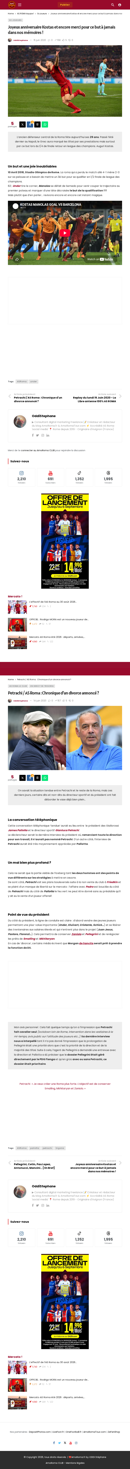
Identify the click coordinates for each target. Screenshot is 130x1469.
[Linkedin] (47, 435)
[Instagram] (42, 435)
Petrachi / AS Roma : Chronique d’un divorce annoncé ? (53, 693)
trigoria (60, 1148)
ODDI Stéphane (97, 1457)
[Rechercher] (112, 4)
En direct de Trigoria (42, 686)
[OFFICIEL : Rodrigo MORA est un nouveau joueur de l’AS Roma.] (17, 624)
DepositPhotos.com (40, 1431)
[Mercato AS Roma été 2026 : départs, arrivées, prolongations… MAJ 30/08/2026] (17, 642)
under (33, 381)
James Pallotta (17, 830)
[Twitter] (37, 435)
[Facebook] (33, 435)
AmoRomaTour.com (94, 1431)
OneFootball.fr (73, 1431)
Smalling (29, 939)
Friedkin (112, 882)
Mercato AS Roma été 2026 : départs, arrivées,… (57, 637)
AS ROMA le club (18, 686)
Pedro (89, 887)
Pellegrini (91, 934)
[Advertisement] (65, 300)
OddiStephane (20, 40)
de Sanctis (86, 943)
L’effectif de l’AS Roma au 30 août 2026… (53, 601)
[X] (65, 1443)
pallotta (34, 1148)
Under (17, 186)
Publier (65, 4)
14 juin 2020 (40, 700)
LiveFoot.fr (58, 1431)
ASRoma (22, 381)
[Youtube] (71, 1443)
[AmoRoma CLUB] (119, 4)
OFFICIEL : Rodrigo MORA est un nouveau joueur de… (59, 619)
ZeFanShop (114, 1431)
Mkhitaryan (47, 939)
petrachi (47, 1148)
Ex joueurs (15, 20)
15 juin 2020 (40, 40)
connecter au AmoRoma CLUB (38, 450)
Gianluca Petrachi (67, 830)
